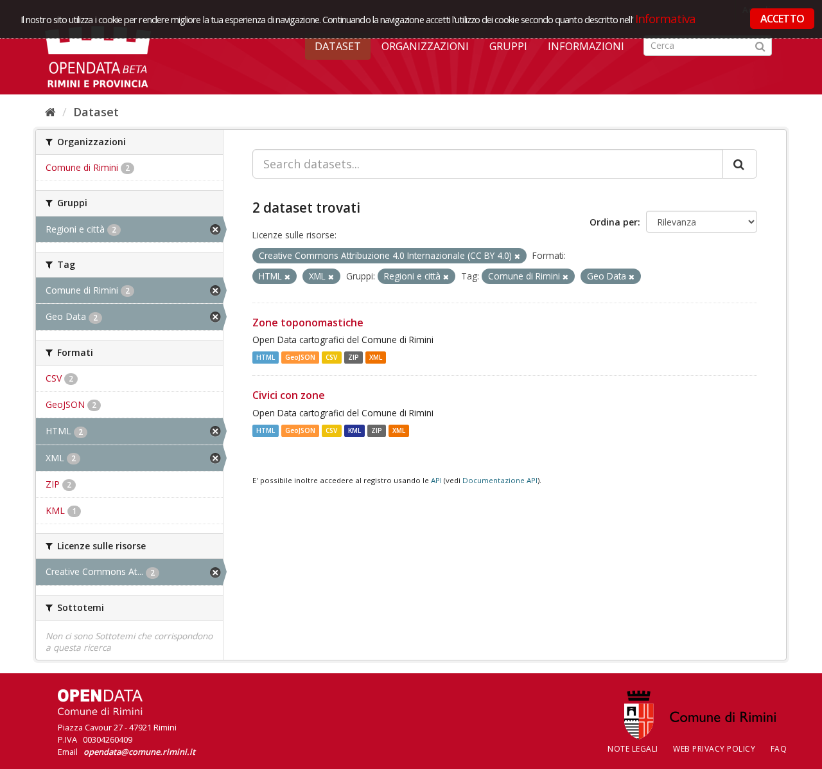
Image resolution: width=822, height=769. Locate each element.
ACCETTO (782, 19)
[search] (739, 164)
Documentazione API (500, 480)
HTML (265, 357)
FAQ (779, 748)
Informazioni (586, 46)
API (436, 480)
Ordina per (614, 222)
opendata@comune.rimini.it (139, 751)
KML (354, 430)
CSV (331, 357)
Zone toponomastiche (307, 322)
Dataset (338, 46)
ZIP (353, 357)
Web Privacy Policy (714, 748)
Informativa (665, 18)
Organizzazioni (425, 46)
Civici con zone (288, 395)
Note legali (633, 748)
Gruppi (508, 46)
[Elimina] (517, 256)
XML (375, 357)
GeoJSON (300, 357)
